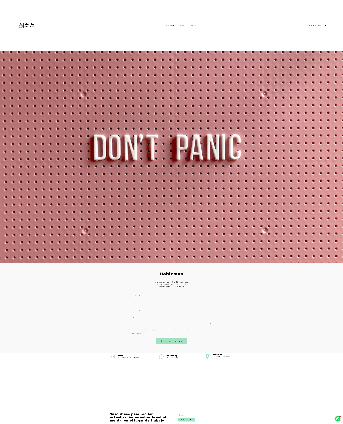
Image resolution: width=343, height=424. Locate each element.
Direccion (217, 354)
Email (120, 356)
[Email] (112, 356)
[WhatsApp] (161, 356)
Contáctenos (170, 25)
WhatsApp (171, 356)
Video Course (194, 25)
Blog (182, 25)
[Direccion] (207, 356)
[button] (337, 418)
